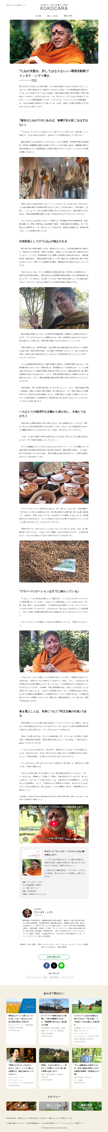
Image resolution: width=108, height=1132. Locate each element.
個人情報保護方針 (33, 1123)
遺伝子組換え (54, 977)
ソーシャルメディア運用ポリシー (73, 1123)
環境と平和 (68, 16)
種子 (45, 977)
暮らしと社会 (52, 16)
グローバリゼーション (33, 977)
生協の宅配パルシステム (16, 1123)
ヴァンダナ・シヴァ (68, 977)
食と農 (38, 16)
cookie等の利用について (51, 1123)
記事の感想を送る (54, 957)
